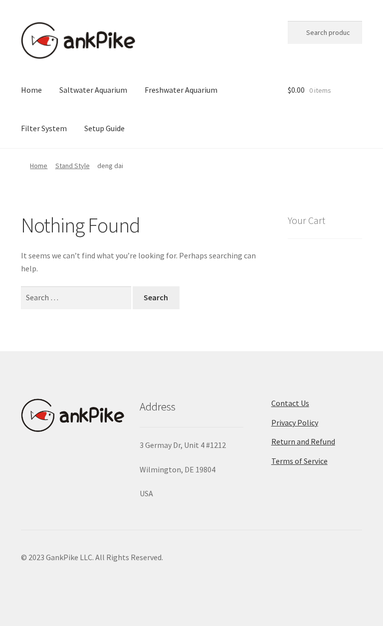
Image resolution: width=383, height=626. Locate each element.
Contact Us (290, 403)
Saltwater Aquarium (93, 90)
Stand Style (72, 165)
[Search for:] (77, 297)
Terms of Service (299, 461)
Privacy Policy (294, 422)
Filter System (44, 128)
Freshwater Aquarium (181, 90)
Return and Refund (303, 441)
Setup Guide (104, 128)
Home (31, 90)
